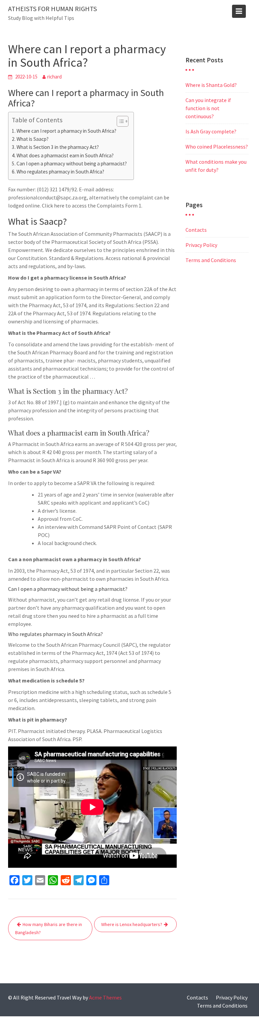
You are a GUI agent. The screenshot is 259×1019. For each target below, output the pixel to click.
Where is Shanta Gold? (211, 85)
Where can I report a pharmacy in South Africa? (66, 131)
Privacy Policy (201, 245)
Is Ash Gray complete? (210, 131)
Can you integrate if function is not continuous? (208, 108)
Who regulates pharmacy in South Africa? (60, 171)
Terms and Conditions (210, 260)
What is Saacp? (33, 139)
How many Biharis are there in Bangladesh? (48, 928)
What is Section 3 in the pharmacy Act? (58, 147)
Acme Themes (105, 997)
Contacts (196, 229)
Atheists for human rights (52, 8)
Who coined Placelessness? (216, 146)
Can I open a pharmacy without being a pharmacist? (72, 163)
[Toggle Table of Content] (119, 121)
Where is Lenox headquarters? (131, 924)
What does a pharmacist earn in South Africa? (65, 155)
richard (54, 76)
